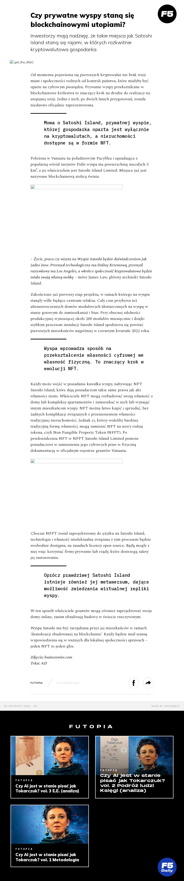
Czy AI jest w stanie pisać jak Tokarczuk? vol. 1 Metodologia (47, 857)
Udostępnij (153, 683)
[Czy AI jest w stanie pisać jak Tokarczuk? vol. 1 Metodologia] (49, 824)
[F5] (167, 13)
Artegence (172, 706)
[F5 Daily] (167, 867)
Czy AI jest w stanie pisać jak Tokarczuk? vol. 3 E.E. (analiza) (47, 788)
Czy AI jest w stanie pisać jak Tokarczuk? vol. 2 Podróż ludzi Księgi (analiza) (132, 783)
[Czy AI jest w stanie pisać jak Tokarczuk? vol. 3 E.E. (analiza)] (49, 755)
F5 (35, 706)
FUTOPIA (37, 682)
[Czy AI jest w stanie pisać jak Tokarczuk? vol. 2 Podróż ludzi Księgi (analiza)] (134, 755)
